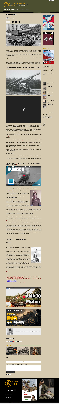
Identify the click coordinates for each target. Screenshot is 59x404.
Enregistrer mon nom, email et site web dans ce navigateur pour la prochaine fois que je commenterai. (17, 364)
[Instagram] (7, 394)
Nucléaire (12, 14)
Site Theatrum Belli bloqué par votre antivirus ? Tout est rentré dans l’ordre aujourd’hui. (50, 101)
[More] (21, 341)
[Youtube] (11, 394)
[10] (16, 164)
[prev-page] (6, 357)
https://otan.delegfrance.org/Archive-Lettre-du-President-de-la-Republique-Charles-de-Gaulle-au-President (19, 275)
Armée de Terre (10, 338)
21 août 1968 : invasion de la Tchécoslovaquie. (10, 355)
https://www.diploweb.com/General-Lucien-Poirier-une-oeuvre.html (14, 283)
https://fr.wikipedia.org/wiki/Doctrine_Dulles (11, 280)
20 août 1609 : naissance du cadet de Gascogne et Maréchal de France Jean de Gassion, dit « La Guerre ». (50, 92)
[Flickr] (5, 394)
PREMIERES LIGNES (14, 14)
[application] (23, 109)
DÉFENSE (7, 14)
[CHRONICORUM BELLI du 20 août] (44, 97)
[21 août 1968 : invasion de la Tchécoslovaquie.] (11, 351)
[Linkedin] (16, 22)
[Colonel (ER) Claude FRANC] (7, 18)
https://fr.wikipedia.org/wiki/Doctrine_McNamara (12, 281)
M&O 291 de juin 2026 (46, 48)
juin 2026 (44, 125)
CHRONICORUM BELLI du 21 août (21, 355)
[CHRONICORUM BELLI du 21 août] (23, 351)
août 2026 (44, 123)
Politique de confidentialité (8, 397)
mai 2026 (44, 126)
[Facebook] (11, 22)
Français (51, 0)
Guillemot (44, 117)
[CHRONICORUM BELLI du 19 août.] (44, 106)
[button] (24, 109)
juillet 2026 (44, 124)
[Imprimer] (19, 22)
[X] (12, 22)
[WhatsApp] (15, 22)
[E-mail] (18, 22)
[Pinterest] (13, 22)
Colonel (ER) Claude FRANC (11, 18)
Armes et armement (9, 14)
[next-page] (7, 357)
